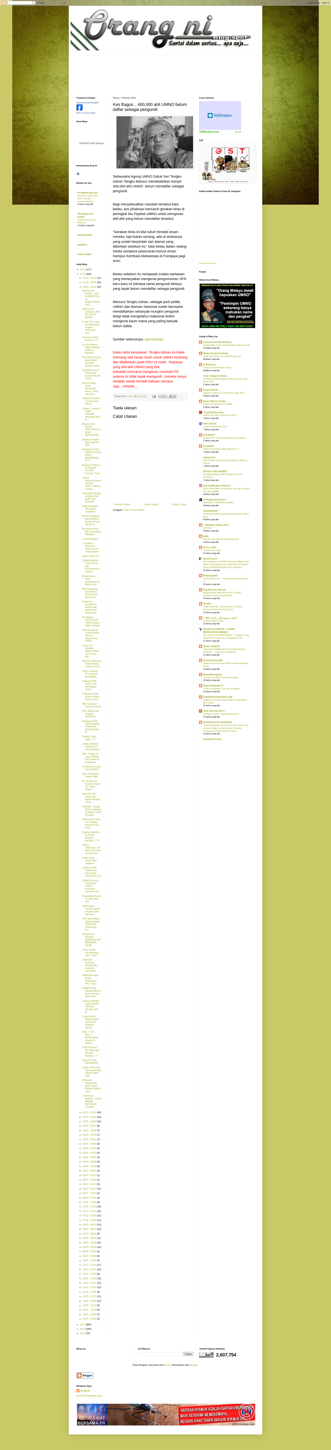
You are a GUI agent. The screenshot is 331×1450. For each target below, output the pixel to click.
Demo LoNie (209, 547)
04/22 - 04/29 (90, 1157)
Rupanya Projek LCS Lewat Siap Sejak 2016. (224, 393)
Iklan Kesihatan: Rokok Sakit (90, 775)
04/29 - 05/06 (90, 1161)
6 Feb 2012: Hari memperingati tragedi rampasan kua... (91, 327)
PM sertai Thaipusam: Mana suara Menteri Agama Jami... (91, 1086)
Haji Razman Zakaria (214, 589)
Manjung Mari (210, 575)
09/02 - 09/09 (90, 1242)
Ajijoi (205, 536)
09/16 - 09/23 (90, 1251)
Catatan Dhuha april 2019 (215, 426)
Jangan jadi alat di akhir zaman (217, 367)
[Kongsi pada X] (167, 396)
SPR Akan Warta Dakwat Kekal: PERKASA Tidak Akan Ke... (91, 924)
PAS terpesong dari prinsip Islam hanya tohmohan (90, 593)
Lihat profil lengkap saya (89, 1395)
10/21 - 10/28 (90, 1274)
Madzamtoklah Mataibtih (87, 102)
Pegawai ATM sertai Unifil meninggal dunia (89, 685)
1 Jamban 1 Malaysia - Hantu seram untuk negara (90, 547)
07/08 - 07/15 (90, 1206)
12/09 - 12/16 (90, 1305)
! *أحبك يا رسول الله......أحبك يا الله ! (220, 618)
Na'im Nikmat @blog (214, 401)
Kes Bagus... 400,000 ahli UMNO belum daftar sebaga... (91, 621)
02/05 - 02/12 (90, 287)
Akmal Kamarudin (213, 660)
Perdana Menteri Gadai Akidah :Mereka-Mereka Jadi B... (91, 1006)
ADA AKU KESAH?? (214, 711)
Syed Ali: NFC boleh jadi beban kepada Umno (91, 798)
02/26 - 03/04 (90, 1121)
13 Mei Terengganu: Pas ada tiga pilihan (221, 688)
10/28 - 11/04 (90, 1278)
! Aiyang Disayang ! (213, 412)
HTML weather (220, 115)
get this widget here (207, 263)
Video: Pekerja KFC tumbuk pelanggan (90, 674)
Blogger (194, 1365)
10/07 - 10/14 (90, 1265)
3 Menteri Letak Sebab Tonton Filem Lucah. (91, 696)
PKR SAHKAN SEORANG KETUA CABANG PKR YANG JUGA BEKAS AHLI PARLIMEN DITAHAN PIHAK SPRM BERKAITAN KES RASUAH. (226, 564)
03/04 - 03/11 (90, 1126)
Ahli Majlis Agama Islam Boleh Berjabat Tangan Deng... (91, 361)
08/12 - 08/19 (90, 1229)
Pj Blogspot (209, 364)
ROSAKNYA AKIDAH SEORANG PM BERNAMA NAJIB (91, 940)
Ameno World (210, 390)
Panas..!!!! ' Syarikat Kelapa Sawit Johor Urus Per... (90, 651)
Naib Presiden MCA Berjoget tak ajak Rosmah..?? (90, 1051)
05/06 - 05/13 (90, 1166)
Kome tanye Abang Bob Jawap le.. (89, 860)
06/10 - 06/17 (90, 1188)
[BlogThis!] (164, 396)
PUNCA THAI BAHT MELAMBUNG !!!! (220, 449)
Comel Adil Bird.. (90, 539)
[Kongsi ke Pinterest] (175, 396)
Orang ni (84, 1390)
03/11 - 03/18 (90, 1130)
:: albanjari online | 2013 (216, 525)
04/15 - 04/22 (90, 1153)
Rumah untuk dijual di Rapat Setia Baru (221, 539)
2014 (83, 1329)
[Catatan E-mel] (153, 396)
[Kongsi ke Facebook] (171, 396)
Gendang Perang (212, 739)
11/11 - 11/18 (90, 1287)
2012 (83, 274)
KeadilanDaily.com (87, 192)
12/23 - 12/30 (90, 1314)
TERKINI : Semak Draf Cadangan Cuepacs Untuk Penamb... (91, 810)
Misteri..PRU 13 (90, 556)
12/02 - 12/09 (90, 1301)
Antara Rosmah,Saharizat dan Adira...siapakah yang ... (91, 483)
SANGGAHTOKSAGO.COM (217, 697)
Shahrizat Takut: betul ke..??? (90, 338)
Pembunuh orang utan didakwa (91, 768)
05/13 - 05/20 (90, 1170)
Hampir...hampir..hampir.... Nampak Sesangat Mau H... (91, 414)
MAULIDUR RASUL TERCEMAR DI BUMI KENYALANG (91, 430)
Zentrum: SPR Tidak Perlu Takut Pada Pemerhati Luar (91, 871)
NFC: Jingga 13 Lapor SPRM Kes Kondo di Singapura (90, 757)
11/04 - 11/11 (90, 1283)
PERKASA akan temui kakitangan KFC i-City (90, 979)
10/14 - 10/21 (90, 1269)
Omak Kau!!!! (210, 558)
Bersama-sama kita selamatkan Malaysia (91, 531)
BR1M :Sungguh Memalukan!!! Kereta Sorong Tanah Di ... (91, 520)
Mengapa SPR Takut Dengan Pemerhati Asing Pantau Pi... (91, 727)
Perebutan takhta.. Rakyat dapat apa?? (221, 714)
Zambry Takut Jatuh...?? (89, 738)
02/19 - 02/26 (90, 1117)
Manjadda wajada (212, 674)
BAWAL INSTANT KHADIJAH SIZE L (220, 415)
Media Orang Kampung (215, 353)
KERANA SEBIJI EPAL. (213, 621)
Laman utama (151, 504)
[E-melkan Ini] (160, 396)
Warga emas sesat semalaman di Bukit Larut (91, 580)
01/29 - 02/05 (90, 282)
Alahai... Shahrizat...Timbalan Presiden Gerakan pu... (91, 849)
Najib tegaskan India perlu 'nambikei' (90, 509)
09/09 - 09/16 (90, 1247)
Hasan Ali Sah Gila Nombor (90, 1061)
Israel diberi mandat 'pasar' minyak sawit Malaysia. (91, 910)
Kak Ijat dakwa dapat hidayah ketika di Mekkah (91, 348)
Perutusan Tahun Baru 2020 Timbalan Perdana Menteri (87, 198)
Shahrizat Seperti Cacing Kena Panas (91, 401)
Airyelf (167, 1365)
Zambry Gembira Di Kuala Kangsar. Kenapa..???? (91, 836)
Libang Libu (209, 457)
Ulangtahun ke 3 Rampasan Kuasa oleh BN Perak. (91, 374)
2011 (83, 269)
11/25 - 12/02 (90, 1296)
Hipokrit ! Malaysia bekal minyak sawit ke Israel (91, 664)
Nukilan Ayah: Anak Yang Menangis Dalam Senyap (226, 345)
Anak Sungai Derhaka (215, 376)
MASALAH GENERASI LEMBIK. (218, 404)
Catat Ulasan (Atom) (133, 510)
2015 (83, 1333)
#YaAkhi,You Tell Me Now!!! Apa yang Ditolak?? (225, 438)
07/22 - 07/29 (90, 1215)
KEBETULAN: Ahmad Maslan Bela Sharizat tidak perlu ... (91, 992)
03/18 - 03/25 (90, 1135)
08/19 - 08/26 (90, 1233)
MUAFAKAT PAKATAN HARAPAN (218, 502)
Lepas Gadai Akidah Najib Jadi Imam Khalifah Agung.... (90, 1022)
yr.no (238, 131)
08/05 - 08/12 (90, 1224)
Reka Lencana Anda (85, 113)
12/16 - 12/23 (90, 1309)
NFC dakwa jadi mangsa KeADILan (90, 714)
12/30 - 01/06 (90, 1318)
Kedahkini (208, 446)
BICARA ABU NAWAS (215, 471)
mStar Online (84, 254)
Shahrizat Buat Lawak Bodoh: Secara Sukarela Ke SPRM (91, 636)
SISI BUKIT (209, 435)
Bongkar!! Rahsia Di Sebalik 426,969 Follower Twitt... (91, 469)
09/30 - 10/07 (90, 1260)
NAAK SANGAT (211, 646)
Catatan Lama (179, 504)
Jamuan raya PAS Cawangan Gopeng (220, 677)
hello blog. (207, 528)
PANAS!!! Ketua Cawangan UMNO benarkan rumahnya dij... (91, 886)
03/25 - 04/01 (90, 1139)
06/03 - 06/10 (90, 1184)
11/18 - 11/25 (90, 1292)
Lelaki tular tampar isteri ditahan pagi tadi (222, 356)
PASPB (207, 603)
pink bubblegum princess (216, 485)
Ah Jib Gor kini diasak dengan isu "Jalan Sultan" (91, 785)
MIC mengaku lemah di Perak (91, 705)
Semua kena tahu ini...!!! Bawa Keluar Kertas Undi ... (91, 823)
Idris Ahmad (209, 423)
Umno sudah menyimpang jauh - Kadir (90, 952)
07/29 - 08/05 (90, 1220)
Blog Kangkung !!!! (213, 685)
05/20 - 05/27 (90, 1175)
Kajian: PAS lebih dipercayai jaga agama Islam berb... (91, 1071)
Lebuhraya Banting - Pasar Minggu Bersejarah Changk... (91, 1101)
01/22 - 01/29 (90, 278)
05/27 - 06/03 (90, 1179)
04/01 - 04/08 (90, 1144)
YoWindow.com (209, 131)
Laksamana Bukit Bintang (217, 342)
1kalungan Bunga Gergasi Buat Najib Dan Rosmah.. (91, 497)
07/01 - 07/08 (90, 1202)
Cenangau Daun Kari (214, 499)
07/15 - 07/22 (90, 1211)
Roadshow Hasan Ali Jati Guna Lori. (91, 899)
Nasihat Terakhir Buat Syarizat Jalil (90, 442)
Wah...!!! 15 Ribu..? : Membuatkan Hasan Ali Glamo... (90, 1037)
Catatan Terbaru (122, 504)
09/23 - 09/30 (90, 1256)
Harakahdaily (84, 235)
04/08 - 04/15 (90, 1148)
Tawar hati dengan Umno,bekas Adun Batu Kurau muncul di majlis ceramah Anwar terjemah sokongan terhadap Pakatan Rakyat (226, 728)
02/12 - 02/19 (90, 1112)
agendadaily (154, 339)
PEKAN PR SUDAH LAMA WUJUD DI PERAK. (91, 313)
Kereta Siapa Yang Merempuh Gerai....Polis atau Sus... (90, 388)
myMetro (82, 244)
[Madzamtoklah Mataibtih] (79, 109)
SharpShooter (210, 511)
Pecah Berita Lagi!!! (212, 550)
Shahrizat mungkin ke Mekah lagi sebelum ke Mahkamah (89, 607)
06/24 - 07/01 (90, 1197)
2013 (83, 1324)
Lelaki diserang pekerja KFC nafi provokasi (91, 746)
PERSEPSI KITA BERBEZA (217, 722)
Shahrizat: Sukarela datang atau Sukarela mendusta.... (90, 965)
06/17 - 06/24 (90, 1193)
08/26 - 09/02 (90, 1238)
